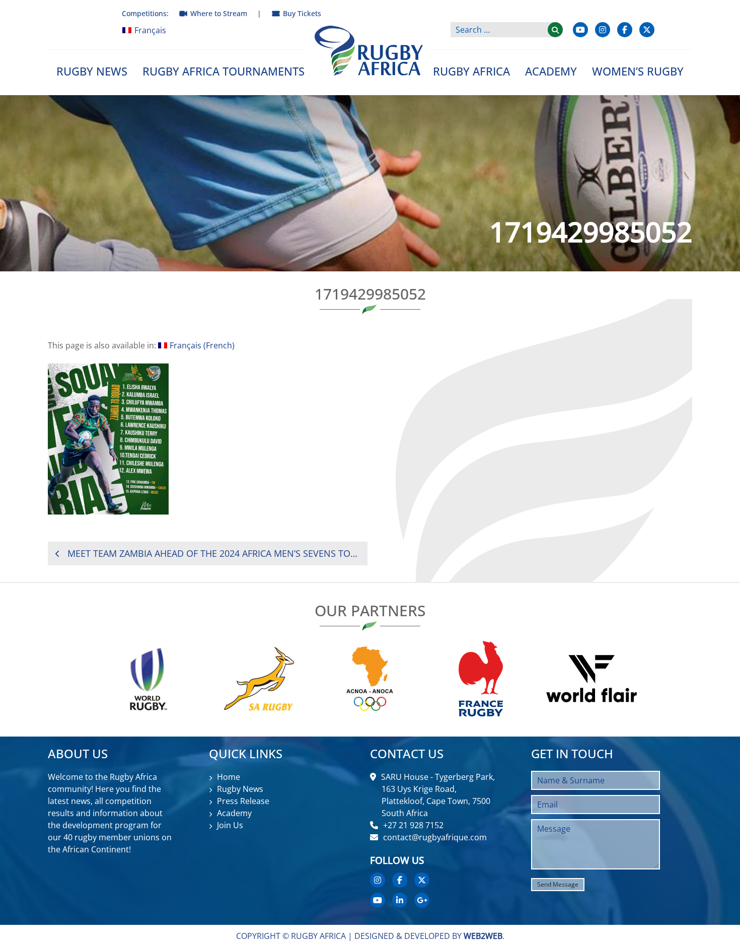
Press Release (243, 801)
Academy (551, 71)
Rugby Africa (471, 71)
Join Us (230, 825)
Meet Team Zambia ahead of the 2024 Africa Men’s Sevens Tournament (213, 553)
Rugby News (91, 71)
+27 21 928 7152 (413, 825)
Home (228, 776)
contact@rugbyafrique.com (435, 837)
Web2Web (483, 935)
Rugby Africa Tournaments (223, 71)
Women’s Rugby (638, 71)
